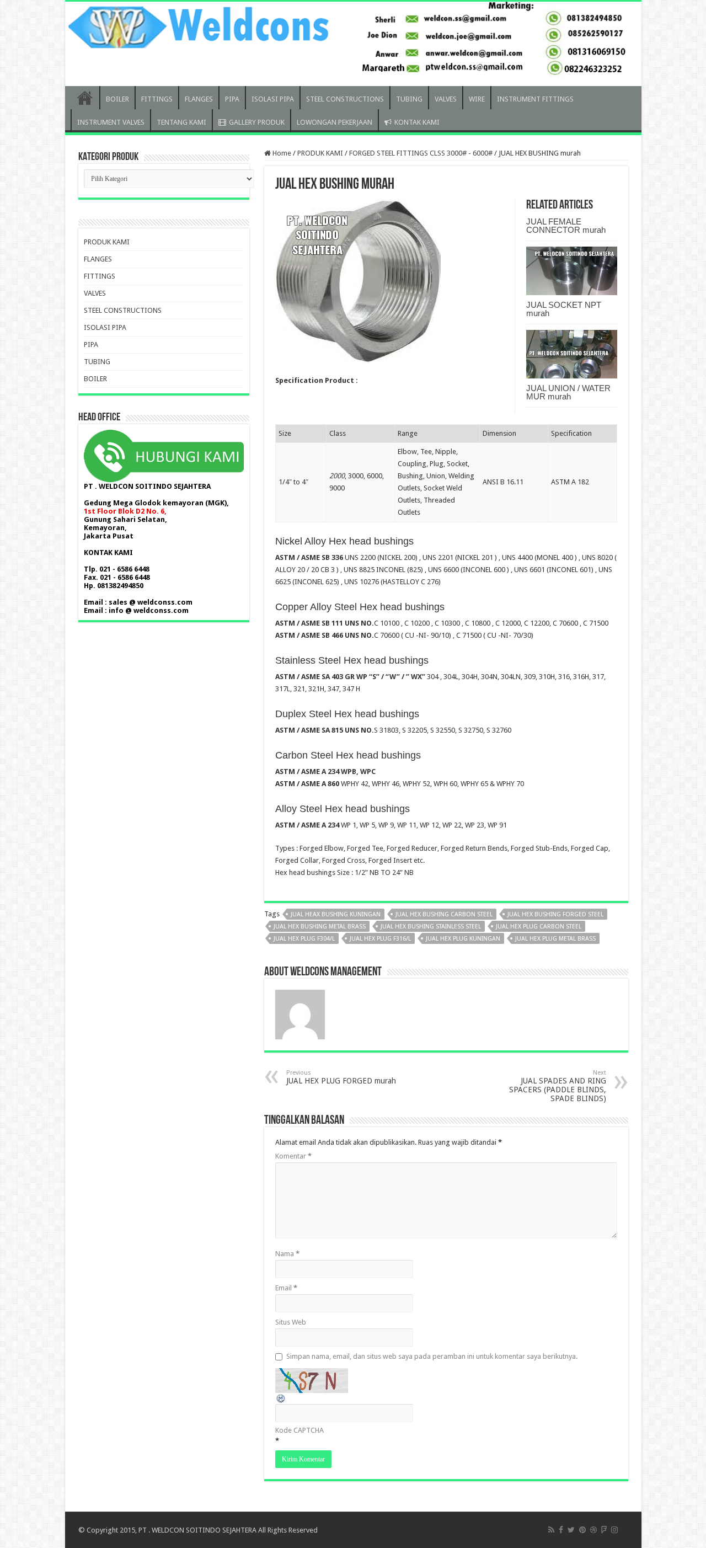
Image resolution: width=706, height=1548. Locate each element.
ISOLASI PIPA (273, 99)
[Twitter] (571, 1529)
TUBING (409, 99)
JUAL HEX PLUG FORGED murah (341, 1077)
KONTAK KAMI (417, 122)
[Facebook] (561, 1529)
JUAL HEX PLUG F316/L (380, 938)
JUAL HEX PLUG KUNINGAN (463, 938)
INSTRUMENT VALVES (111, 122)
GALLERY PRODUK (257, 122)
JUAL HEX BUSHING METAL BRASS (320, 926)
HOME (85, 97)
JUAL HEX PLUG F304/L (304, 938)
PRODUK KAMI (320, 153)
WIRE (477, 99)
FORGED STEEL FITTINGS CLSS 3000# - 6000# (421, 153)
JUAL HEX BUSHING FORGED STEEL (555, 914)
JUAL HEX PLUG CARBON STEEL (538, 926)
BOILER (117, 99)
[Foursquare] (604, 1529)
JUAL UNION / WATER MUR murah (568, 392)
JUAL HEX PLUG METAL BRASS (555, 938)
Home (281, 153)
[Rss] (551, 1529)
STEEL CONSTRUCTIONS (345, 99)
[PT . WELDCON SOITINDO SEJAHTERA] (353, 44)
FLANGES (199, 99)
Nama (287, 1254)
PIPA (232, 99)
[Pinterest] (582, 1529)
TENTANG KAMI (181, 122)
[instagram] (614, 1529)
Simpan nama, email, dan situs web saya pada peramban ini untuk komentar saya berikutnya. (431, 1356)
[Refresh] (281, 1398)
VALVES (446, 99)
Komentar (293, 1156)
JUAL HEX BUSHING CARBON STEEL (444, 914)
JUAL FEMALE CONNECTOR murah (566, 225)
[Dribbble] (593, 1529)
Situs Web (290, 1322)
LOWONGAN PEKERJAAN (334, 122)
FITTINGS (157, 99)
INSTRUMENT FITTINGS (535, 99)
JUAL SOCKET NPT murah (563, 309)
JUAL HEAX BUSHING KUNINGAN (336, 914)
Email (286, 1288)
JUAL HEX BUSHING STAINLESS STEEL (431, 926)
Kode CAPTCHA (299, 1430)
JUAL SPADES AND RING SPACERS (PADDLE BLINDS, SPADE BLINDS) (557, 1086)
